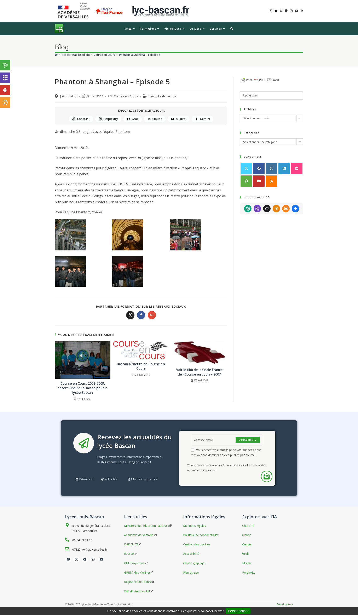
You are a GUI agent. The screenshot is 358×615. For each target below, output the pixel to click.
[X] (246, 168)
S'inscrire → (248, 440)
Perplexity (111, 119)
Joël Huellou (68, 96)
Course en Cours (126, 96)
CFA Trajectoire (134, 563)
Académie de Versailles (139, 535)
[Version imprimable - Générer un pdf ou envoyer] (260, 79)
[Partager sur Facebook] (141, 315)
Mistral (181, 119)
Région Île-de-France (138, 582)
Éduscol (129, 554)
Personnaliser (238, 611)
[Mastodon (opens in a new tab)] (270, 11)
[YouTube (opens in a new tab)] (297, 11)
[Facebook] (259, 168)
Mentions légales (194, 526)
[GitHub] (246, 181)
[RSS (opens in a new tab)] (301, 11)
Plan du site (191, 572)
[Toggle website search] (231, 28)
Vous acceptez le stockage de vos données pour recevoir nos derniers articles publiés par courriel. (226, 452)
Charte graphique (194, 563)
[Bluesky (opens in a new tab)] (276, 11)
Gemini (205, 119)
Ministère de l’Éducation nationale (146, 526)
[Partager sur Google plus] (152, 315)
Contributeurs (285, 604)
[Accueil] (56, 55)
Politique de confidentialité (201, 535)
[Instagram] (271, 168)
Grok (135, 119)
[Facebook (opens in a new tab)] (286, 11)
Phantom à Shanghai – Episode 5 (139, 55)
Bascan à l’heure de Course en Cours (141, 366)
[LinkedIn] (284, 168)
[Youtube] (259, 181)
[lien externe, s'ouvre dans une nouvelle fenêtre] (74, 10)
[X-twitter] (76, 559)
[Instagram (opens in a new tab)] (291, 11)
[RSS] (271, 181)
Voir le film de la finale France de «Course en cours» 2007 (199, 372)
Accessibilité (191, 554)
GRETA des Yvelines (137, 572)
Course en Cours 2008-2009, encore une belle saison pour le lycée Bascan (82, 388)
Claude (157, 119)
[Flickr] (296, 168)
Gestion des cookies (196, 544)
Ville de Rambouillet (137, 591)
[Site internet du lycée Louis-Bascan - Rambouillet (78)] (161, 10)
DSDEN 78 (131, 544)
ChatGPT (83, 119)
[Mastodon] (68, 559)
